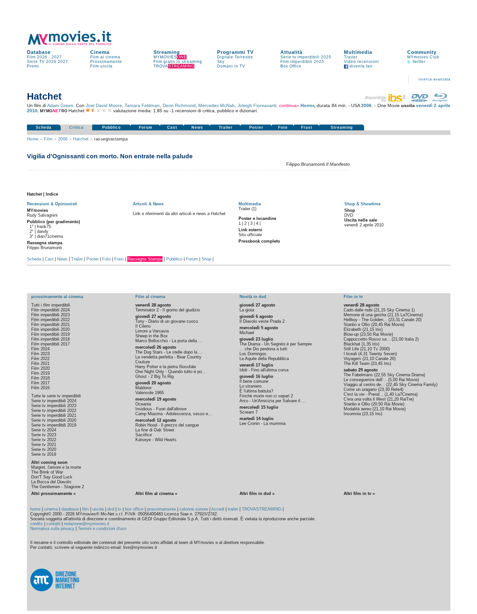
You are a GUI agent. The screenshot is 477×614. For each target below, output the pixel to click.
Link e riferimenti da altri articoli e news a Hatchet (179, 213)
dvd (110, 509)
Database (39, 52)
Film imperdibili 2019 (50, 334)
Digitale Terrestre (235, 57)
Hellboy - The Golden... (365, 319)
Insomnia (352, 413)
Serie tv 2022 (43, 439)
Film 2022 (40, 358)
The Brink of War (47, 472)
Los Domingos (252, 353)
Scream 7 (248, 412)
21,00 (398, 339)
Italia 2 (411, 339)
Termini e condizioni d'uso (102, 528)
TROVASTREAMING (261, 509)
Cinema (99, 52)
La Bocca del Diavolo (51, 481)
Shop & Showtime (362, 203)
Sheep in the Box (151, 335)
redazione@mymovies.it (86, 523)
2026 (51, 61)
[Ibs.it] (386, 100)
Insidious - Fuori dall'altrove (161, 408)
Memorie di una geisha (365, 314)
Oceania (143, 404)
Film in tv (353, 296)
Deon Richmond (179, 105)
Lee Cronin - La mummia (262, 423)
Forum (146, 127)
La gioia (246, 309)
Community (421, 52)
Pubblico (111, 127)
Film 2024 (40, 348)
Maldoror (143, 387)
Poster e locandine (257, 218)
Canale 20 (410, 319)
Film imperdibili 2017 (50, 344)
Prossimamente (106, 61)
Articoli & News (148, 203)
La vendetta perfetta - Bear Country (168, 357)
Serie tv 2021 (43, 444)
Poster (256, 127)
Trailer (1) (247, 208)
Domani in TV (231, 66)
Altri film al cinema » (156, 493)
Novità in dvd (252, 296)
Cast (172, 127)
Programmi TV (235, 52)
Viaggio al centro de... (364, 384)
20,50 (378, 404)
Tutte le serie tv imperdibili (56, 395)
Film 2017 (40, 382)
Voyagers (352, 358)
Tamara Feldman (142, 105)
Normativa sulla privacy (52, 528)
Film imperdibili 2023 (50, 314)
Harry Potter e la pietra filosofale (165, 366)
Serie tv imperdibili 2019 (53, 425)
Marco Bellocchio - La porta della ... (168, 340)
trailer (233, 509)
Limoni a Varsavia (152, 331)
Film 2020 (40, 368)
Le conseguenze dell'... (365, 379)
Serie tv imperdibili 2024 (53, 400)
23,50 (366, 334)
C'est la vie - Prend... (363, 394)
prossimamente (161, 509)
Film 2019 (40, 373)
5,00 (393, 379)
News (197, 127)
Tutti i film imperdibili (50, 305)
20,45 (378, 324)
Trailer (351, 57)
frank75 (44, 226)
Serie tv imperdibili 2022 (53, 410)
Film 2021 (40, 363)
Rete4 (396, 389)
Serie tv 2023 (43, 434)
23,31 (395, 319)
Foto (282, 127)
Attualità (291, 52)
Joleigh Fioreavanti (257, 105)
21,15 (380, 309)
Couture (142, 361)
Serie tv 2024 (43, 429)
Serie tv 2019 (43, 454)
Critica (76, 127)
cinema (51, 509)
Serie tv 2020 (43, 449)
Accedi (217, 509)
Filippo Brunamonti (44, 247)
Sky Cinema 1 (400, 309)
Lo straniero (250, 386)
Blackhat (352, 344)
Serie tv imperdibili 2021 (53, 415)
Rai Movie (393, 324)
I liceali (350, 353)
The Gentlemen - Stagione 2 (57, 486)
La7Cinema (411, 314)
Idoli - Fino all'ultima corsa (263, 369)
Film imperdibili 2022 (50, 319)
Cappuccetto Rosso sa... (367, 339)
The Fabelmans (358, 374)
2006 (366, 105)
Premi (33, 66)
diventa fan (360, 66)
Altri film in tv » (359, 493)
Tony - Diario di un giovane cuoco (166, 321)
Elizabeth (352, 329)
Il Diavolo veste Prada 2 (262, 321)
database (70, 509)
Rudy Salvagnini (42, 215)
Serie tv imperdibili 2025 (305, 57)
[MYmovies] (75, 44)
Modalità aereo (357, 408)
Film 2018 (40, 378)
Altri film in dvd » (257, 493)
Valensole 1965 (149, 392)
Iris (378, 329)
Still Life (351, 348)
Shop (206, 259)
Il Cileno (143, 326)
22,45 (392, 384)
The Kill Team (357, 363)
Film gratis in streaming (177, 61)
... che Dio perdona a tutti (263, 348)
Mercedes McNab (216, 105)
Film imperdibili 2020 (50, 329)
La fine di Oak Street (154, 429)
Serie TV (36, 61)
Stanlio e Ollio (357, 324)
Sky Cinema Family (417, 384)
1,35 (367, 344)
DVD (348, 215)
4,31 (364, 353)
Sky (221, 61)
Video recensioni (361, 61)
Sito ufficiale (250, 234)
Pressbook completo (259, 241)
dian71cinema (50, 236)
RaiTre (406, 399)
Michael (246, 332)
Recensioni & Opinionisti (52, 203)
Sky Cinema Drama (405, 374)
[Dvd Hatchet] (419, 100)
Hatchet (81, 139)
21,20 (393, 399)
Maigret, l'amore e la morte (56, 467)
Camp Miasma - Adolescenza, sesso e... (173, 413)
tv (119, 509)
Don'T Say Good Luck (51, 477)
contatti (53, 523)
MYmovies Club (423, 57)
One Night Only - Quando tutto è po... (170, 371)
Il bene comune (253, 381)
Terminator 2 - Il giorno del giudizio (167, 309)
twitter (418, 61)
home (35, 509)
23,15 (368, 413)
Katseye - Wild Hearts (156, 439)
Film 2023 (40, 353)
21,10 (366, 348)
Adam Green (60, 105)
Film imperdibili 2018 (50, 339)
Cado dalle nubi (358, 309)
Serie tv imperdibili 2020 (53, 420)
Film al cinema (105, 57)
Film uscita (101, 66)
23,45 (377, 363)
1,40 (390, 394)
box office (134, 509)
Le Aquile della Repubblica (264, 358)
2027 (57, 57)
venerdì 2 (426, 105)
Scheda (44, 127)
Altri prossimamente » (53, 493)
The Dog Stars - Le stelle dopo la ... (168, 352)
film (48, 139)
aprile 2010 (373, 225)
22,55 (380, 374)
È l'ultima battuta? (256, 391)
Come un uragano (360, 389)
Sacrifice (143, 434)
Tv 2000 (380, 348)
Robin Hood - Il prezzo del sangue (167, 425)
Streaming (166, 52)
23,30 (384, 389)
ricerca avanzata (434, 79)
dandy (42, 231)
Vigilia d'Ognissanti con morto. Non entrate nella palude (110, 156)
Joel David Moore (104, 105)
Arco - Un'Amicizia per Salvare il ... (272, 400)
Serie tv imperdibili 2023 (53, 405)
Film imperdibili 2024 (50, 309)
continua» (289, 105)
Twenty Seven (382, 353)
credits (36, 523)
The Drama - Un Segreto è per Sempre (275, 344)
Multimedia (358, 52)
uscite (98, 509)
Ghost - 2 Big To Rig (154, 376)
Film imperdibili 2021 (50, 324)
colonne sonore (193, 509)
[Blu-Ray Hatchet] (440, 100)
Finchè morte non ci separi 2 (266, 395)
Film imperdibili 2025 (302, 61)
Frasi (306, 127)
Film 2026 (37, 57)
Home (33, 139)
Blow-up (351, 334)
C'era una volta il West (365, 399)
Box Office (290, 66)
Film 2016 (40, 387)
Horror (307, 105)
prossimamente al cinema (57, 296)
